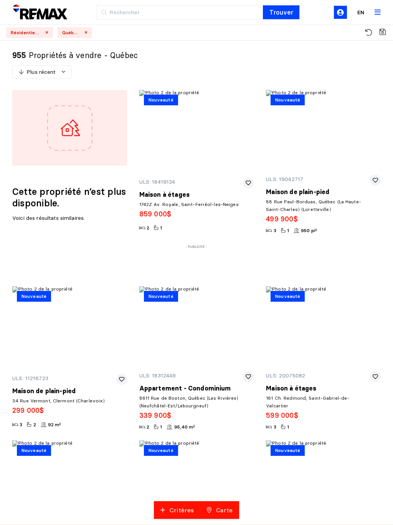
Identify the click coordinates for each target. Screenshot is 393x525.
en (360, 12)
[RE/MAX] (34, 12)
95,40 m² (184, 427)
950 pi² (309, 230)
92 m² (54, 424)
